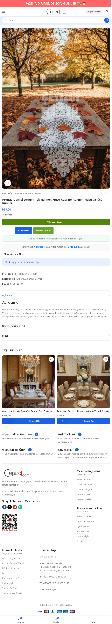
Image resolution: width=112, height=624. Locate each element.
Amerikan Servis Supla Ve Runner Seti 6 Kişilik (27, 411)
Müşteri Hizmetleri (10, 568)
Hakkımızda (82, 511)
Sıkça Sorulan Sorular (12, 553)
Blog (4, 573)
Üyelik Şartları (83, 526)
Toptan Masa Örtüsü (12, 593)
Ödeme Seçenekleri (11, 558)
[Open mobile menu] (4, 12)
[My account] (107, 12)
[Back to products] (104, 193)
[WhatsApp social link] (21, 284)
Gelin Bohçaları (84, 494)
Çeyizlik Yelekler (84, 499)
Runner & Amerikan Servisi (28, 193)
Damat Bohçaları (85, 489)
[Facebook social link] (10, 284)
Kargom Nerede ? (94, 11)
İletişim (80, 541)
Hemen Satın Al (43, 230)
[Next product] (108, 193)
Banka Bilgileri (83, 536)
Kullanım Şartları (84, 516)
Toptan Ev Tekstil (10, 588)
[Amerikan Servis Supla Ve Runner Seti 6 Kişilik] (28, 381)
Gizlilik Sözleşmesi (85, 521)
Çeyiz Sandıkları (84, 474)
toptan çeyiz (8, 583)
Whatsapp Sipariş (55, 222)
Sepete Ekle (23, 230)
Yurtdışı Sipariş (83, 531)
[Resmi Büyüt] (7, 183)
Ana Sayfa (7, 193)
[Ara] (106, 20)
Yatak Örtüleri (83, 479)
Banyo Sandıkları (84, 484)
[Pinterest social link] (18, 284)
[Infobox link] (20, 435)
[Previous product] (101, 193)
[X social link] (14, 284)
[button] (28, 421)
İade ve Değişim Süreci (13, 563)
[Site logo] (56, 11)
